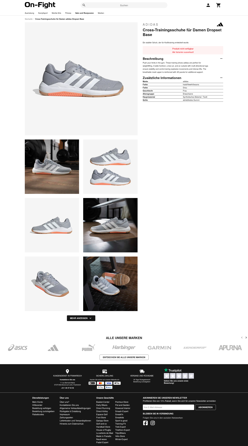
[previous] (242, 338)
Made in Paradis (103, 436)
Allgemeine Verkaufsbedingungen (75, 408)
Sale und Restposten (84, 13)
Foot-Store (101, 417)
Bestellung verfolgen (41, 408)
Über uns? (64, 401)
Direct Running (103, 408)
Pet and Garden (122, 405)
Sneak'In (119, 414)
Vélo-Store (120, 436)
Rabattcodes (38, 414)
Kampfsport (43, 13)
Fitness (68, 13)
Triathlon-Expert (122, 429)
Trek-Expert (120, 426)
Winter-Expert (121, 439)
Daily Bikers (101, 405)
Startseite (29, 19)
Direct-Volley (102, 411)
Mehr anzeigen (79, 318)
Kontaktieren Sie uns (67, 380)
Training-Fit (120, 423)
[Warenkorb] (218, 5)
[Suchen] (84, 5)
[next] (246, 338)
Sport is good (121, 420)
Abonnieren (205, 407)
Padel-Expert (102, 442)
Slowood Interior (122, 408)
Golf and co (101, 423)
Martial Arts (56, 13)
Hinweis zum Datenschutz (72, 423)
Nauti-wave (101, 439)
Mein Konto (37, 401)
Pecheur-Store (121, 401)
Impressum (65, 414)
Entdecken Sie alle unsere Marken (124, 357)
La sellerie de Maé (104, 432)
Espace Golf (101, 414)
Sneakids (119, 417)
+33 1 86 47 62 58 (67, 388)
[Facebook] (145, 423)
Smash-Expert (121, 411)
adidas (151, 24)
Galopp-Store (102, 420)
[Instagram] (152, 423)
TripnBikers (120, 432)
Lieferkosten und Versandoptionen (75, 420)
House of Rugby (103, 429)
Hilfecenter (37, 405)
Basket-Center (102, 401)
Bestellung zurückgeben (141, 381)
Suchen (124, 5)
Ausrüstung (29, 13)
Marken (101, 13)
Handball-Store (103, 426)
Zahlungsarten (66, 417)
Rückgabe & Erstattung (70, 411)
